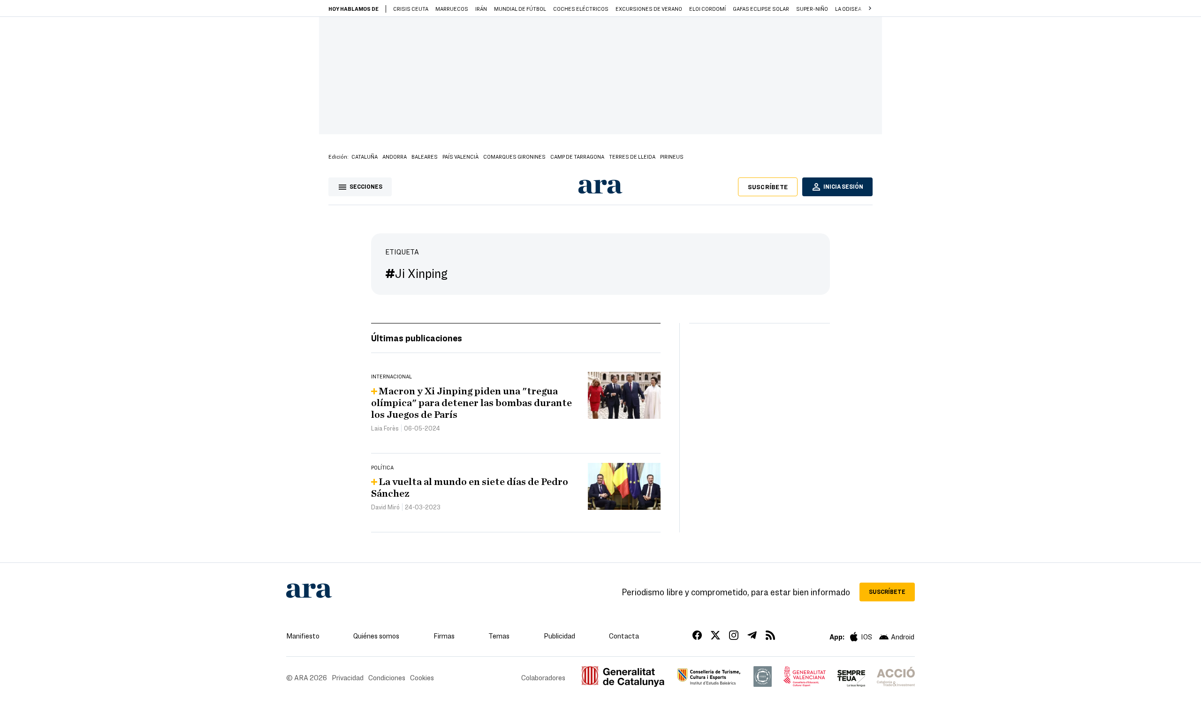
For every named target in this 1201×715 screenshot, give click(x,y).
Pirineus (672, 156)
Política (382, 467)
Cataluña (364, 156)
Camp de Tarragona (577, 156)
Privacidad (348, 677)
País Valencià (460, 156)
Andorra (394, 156)
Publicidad (559, 635)
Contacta (624, 635)
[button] (870, 8)
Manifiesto (302, 635)
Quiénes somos (376, 635)
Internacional (391, 376)
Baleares (424, 156)
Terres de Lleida (632, 156)
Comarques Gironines (514, 156)
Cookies (422, 677)
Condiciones (386, 677)
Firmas (444, 635)
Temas (498, 635)
